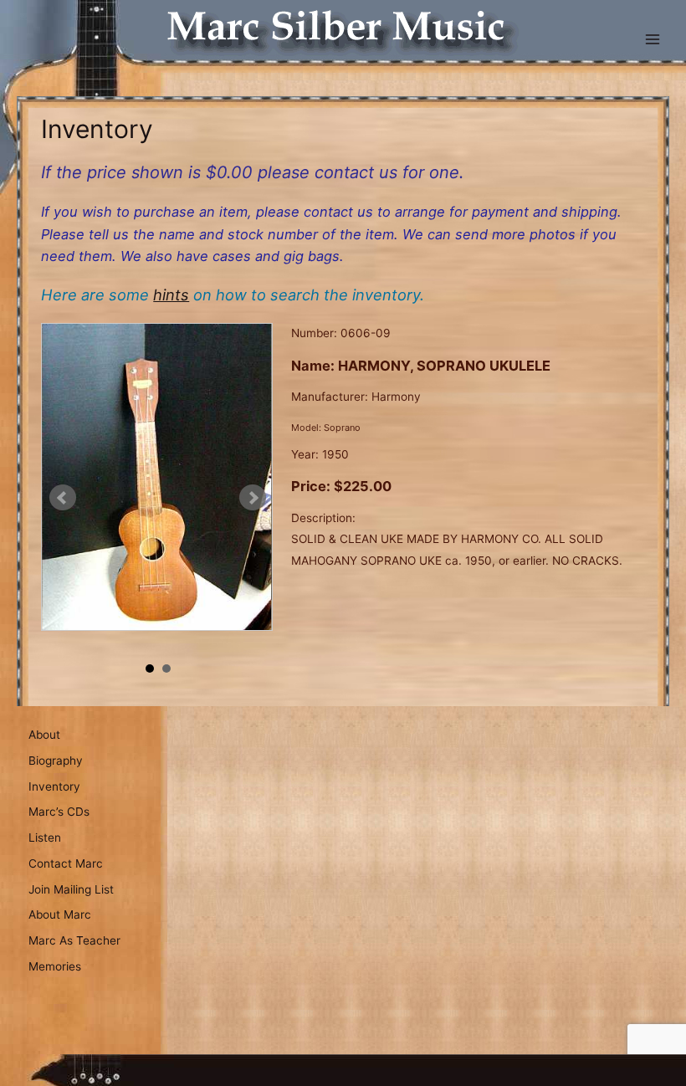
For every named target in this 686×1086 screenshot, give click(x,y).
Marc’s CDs (59, 811)
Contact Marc (65, 863)
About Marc (59, 914)
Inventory (54, 786)
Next (252, 497)
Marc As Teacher (74, 940)
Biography (55, 760)
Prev (62, 497)
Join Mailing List (71, 889)
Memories (54, 966)
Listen (44, 837)
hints (171, 294)
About (44, 734)
